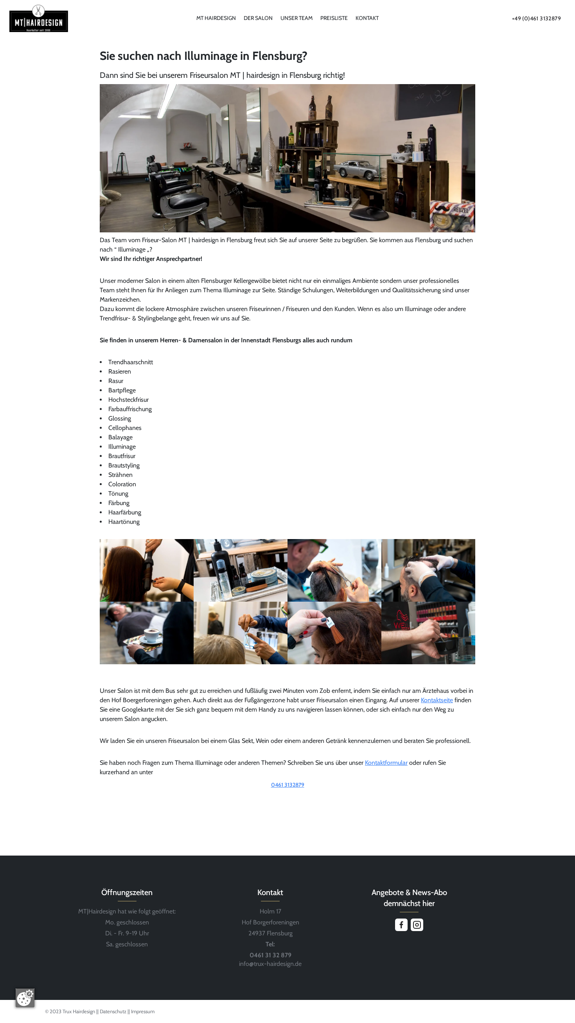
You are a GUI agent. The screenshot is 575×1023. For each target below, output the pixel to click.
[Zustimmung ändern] (25, 998)
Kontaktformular (386, 762)
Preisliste (334, 18)
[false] (287, 796)
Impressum (143, 1011)
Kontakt (367, 18)
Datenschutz (114, 1011)
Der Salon (258, 18)
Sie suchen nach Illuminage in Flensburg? (203, 56)
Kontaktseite (437, 700)
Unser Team (296, 18)
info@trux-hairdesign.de (270, 963)
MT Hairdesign (216, 18)
